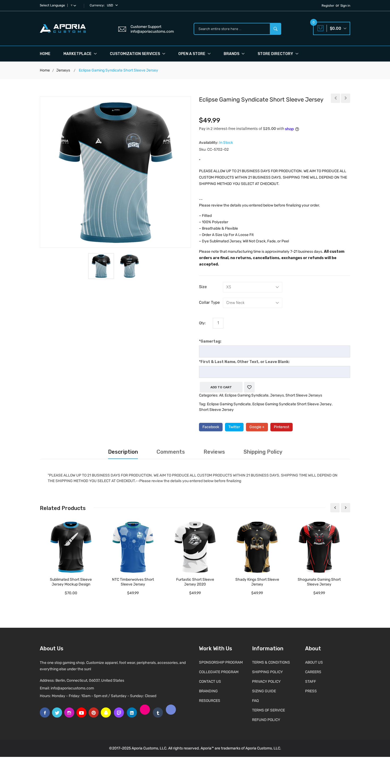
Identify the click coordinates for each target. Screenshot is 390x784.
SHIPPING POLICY (267, 672)
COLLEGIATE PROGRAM (219, 672)
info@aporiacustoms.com (72, 688)
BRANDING (208, 691)
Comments (171, 452)
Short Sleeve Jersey (216, 409)
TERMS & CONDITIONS (271, 662)
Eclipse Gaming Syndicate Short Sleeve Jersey (292, 404)
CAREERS (313, 672)
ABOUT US (314, 662)
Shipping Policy (263, 452)
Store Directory (276, 54)
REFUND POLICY (266, 720)
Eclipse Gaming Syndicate (246, 395)
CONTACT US (210, 681)
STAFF (310, 681)
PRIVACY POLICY (266, 681)
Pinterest (281, 427)
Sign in (345, 5)
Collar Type (209, 302)
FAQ (255, 700)
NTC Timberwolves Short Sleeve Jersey (133, 582)
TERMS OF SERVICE (268, 710)
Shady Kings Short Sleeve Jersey (257, 582)
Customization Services (135, 54)
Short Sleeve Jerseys (303, 395)
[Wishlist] (249, 387)
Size (203, 286)
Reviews (214, 452)
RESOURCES (209, 700)
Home (45, 54)
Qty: (202, 323)
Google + (257, 427)
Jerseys (63, 70)
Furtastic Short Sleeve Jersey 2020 (195, 582)
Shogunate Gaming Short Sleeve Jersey (319, 582)
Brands (232, 54)
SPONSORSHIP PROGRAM (221, 662)
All (221, 395)
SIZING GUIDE (264, 691)
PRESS (311, 691)
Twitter (234, 427)
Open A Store (192, 54)
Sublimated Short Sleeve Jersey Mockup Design (71, 582)
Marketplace (77, 54)
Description (123, 452)
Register (328, 5)
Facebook (210, 427)
